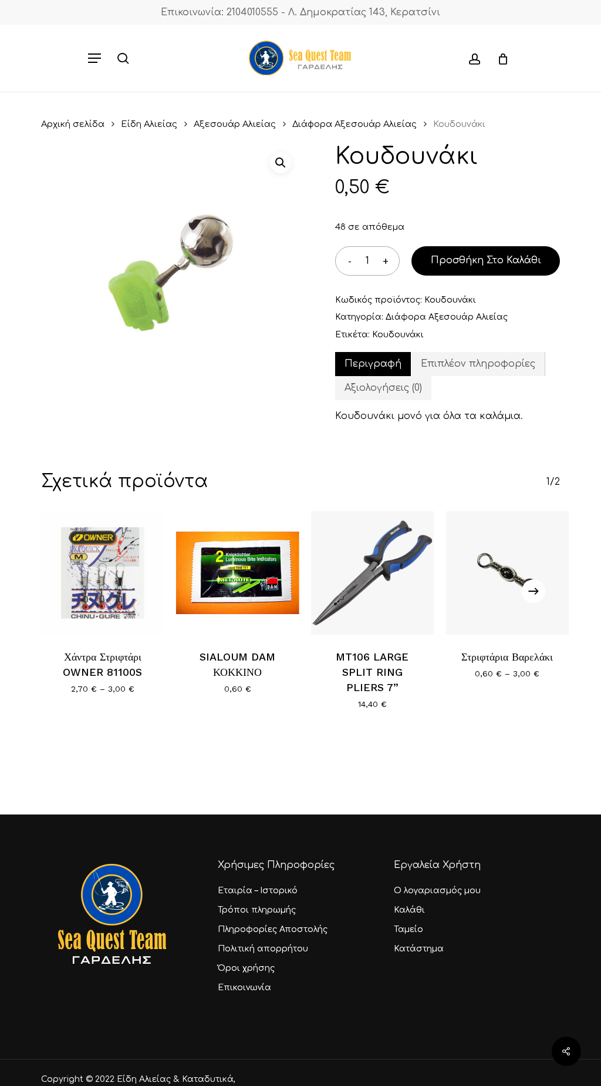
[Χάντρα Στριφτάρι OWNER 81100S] (102, 573)
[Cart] (498, 58)
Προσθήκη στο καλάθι (486, 260)
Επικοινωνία (244, 987)
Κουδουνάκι (398, 334)
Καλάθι (409, 910)
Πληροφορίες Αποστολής (272, 929)
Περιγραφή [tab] (373, 363)
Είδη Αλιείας (149, 124)
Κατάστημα (419, 948)
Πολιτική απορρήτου (263, 948)
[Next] (533, 591)
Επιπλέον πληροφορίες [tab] (478, 363)
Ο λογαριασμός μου (437, 890)
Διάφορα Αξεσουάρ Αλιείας (354, 124)
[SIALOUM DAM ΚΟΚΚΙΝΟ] (237, 573)
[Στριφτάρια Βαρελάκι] (507, 573)
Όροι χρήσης (246, 968)
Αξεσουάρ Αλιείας (235, 124)
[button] (94, 58)
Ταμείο (408, 929)
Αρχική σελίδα (72, 124)
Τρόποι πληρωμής (257, 910)
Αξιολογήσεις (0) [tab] (383, 388)
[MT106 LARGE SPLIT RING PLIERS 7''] (372, 573)
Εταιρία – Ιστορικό (258, 890)
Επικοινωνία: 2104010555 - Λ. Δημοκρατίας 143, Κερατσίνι (300, 12)
